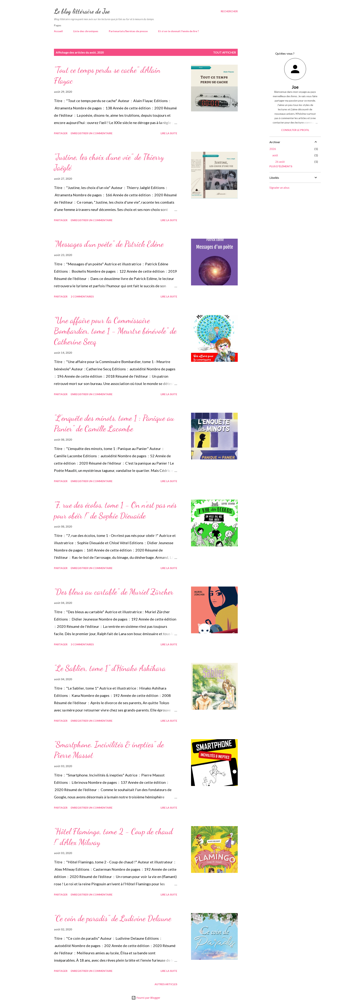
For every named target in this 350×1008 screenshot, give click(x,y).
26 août (280, 161)
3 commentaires (82, 644)
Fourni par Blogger (148, 997)
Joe (295, 87)
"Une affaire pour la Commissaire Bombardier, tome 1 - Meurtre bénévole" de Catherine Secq (115, 331)
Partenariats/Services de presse (128, 31)
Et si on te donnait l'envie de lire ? (178, 31)
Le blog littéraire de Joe (82, 11)
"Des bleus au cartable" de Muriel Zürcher (113, 592)
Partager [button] (60, 133)
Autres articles (166, 984)
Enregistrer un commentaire (91, 133)
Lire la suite (169, 133)
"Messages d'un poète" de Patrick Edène (109, 244)
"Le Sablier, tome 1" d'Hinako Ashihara (110, 668)
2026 (272, 148)
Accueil (58, 31)
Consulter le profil (295, 129)
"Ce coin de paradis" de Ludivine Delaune (112, 918)
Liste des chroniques (85, 31)
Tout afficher (224, 52)
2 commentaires (82, 296)
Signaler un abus (279, 187)
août (275, 155)
